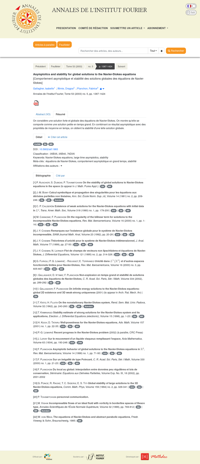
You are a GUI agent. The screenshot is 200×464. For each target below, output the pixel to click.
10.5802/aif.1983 (48, 149)
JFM (80, 342)
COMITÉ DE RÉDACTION (93, 28)
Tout (152, 50)
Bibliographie (43, 175)
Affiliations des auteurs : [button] (46, 165)
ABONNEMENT (156, 28)
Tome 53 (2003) (74, 66)
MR (51, 144)
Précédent (40, 66)
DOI (113, 210)
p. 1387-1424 (105, 66)
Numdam (59, 200)
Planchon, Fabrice (87, 88)
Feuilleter (64, 45)
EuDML (37, 144)
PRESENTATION (66, 28)
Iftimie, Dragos (65, 88)
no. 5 (90, 66)
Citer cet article (58, 137)
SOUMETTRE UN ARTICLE (126, 28)
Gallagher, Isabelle (43, 88)
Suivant (121, 66)
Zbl (45, 144)
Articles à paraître (45, 45)
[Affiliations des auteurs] (102, 88)
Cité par (60, 175)
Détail (39, 137)
